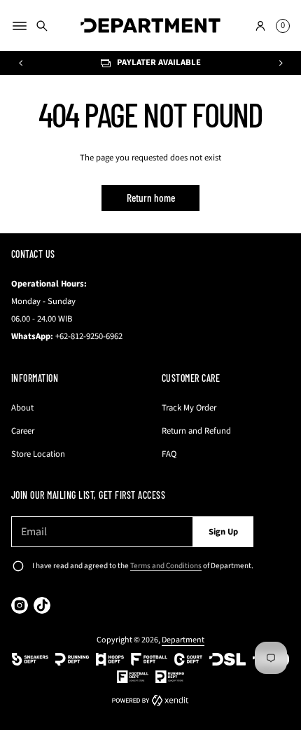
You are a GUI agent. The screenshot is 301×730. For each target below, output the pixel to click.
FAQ (169, 454)
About (22, 407)
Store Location (38, 454)
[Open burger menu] (19, 26)
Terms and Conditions (166, 565)
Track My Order (189, 407)
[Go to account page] (260, 26)
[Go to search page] (42, 26)
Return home (151, 197)
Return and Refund (196, 431)
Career (22, 431)
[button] (42, 26)
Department (183, 640)
